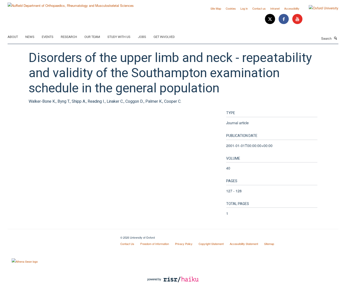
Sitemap (269, 244)
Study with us (118, 36)
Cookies (231, 8)
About (13, 36)
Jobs (142, 36)
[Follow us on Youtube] (297, 19)
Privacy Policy (184, 244)
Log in (244, 8)
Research (69, 36)
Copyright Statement (211, 244)
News (29, 36)
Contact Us (127, 244)
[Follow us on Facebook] (284, 19)
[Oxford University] (319, 8)
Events (47, 36)
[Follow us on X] (270, 19)
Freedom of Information (154, 244)
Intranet (275, 8)
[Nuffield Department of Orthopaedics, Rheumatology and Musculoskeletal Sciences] (71, 3)
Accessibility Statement (244, 244)
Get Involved (164, 36)
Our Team (92, 36)
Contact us (259, 8)
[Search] (335, 38)
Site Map (215, 8)
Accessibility (291, 8)
